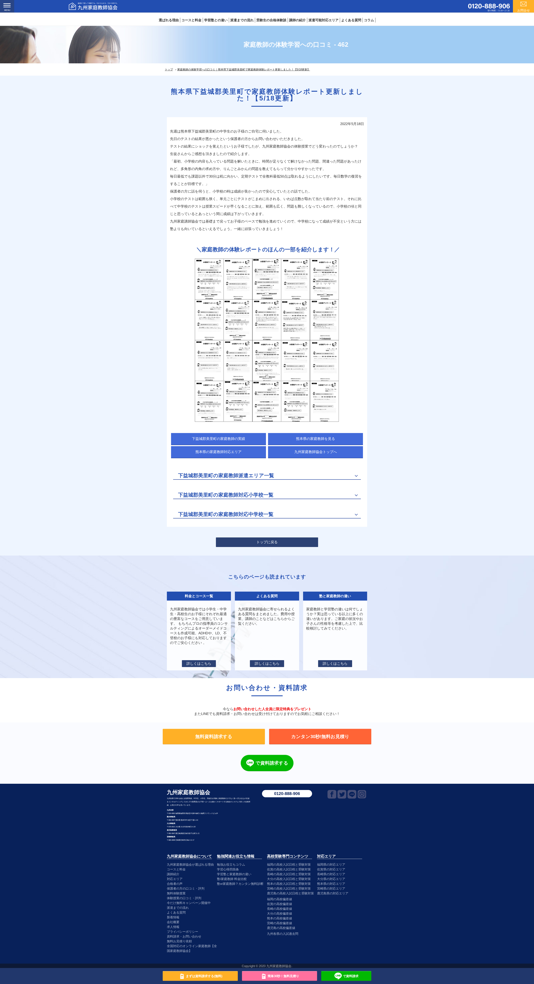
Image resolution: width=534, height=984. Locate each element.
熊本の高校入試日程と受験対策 (289, 883)
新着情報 (173, 917)
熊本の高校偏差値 (279, 918)
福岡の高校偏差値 (279, 899)
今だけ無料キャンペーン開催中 (189, 903)
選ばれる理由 (169, 20)
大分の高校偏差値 (279, 913)
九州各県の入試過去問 (282, 933)
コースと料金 (191, 20)
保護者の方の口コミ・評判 (185, 888)
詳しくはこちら (198, 664)
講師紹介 (173, 874)
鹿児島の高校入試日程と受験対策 (290, 893)
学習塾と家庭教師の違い (234, 874)
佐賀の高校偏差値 (279, 904)
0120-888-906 (287, 793)
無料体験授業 (176, 893)
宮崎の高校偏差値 (279, 923)
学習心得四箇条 (228, 869)
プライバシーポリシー (182, 931)
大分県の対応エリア (331, 879)
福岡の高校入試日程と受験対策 (289, 864)
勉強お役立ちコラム (231, 864)
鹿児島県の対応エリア (332, 893)
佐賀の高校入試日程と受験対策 (289, 869)
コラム (369, 20)
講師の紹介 (297, 20)
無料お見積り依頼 (179, 941)
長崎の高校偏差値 (279, 908)
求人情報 (173, 927)
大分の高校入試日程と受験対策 (289, 879)
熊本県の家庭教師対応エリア (218, 452)
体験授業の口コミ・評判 (184, 898)
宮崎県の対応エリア (331, 888)
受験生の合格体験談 (271, 20)
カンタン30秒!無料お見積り (320, 736)
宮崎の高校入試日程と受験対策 (289, 888)
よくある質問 (351, 20)
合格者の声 (175, 883)
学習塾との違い (216, 20)
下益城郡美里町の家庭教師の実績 (218, 439)
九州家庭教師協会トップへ (315, 452)
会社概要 (173, 922)
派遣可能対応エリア (324, 20)
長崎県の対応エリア (331, 874)
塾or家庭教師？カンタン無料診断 (240, 883)
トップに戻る (267, 542)
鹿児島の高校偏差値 (281, 928)
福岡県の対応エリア (331, 864)
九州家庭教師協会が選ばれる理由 (190, 864)
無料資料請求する (213, 736)
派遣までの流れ (242, 20)
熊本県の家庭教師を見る (315, 439)
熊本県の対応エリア (331, 883)
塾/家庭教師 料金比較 (232, 879)
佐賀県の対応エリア (331, 869)
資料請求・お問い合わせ (184, 936)
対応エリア (175, 879)
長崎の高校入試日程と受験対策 (289, 874)
